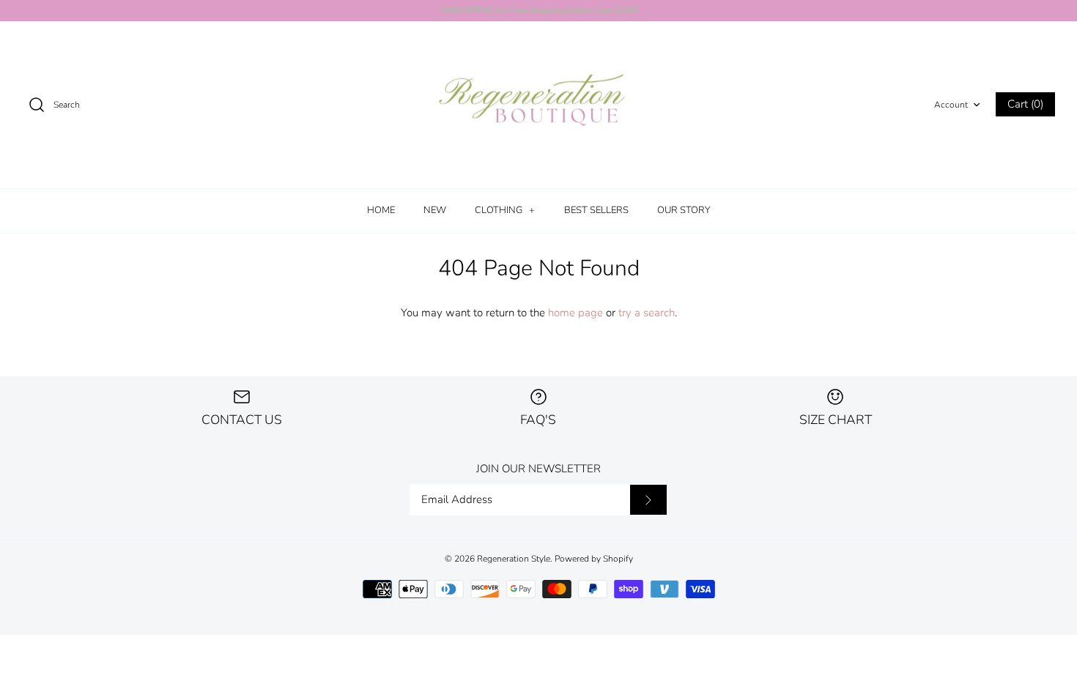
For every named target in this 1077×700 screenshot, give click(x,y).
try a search (646, 312)
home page (575, 312)
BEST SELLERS (596, 210)
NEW (434, 210)
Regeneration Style (513, 559)
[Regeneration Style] (538, 105)
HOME (381, 210)
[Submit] (648, 500)
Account (951, 105)
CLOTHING (505, 210)
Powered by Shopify (594, 559)
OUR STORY (684, 210)
